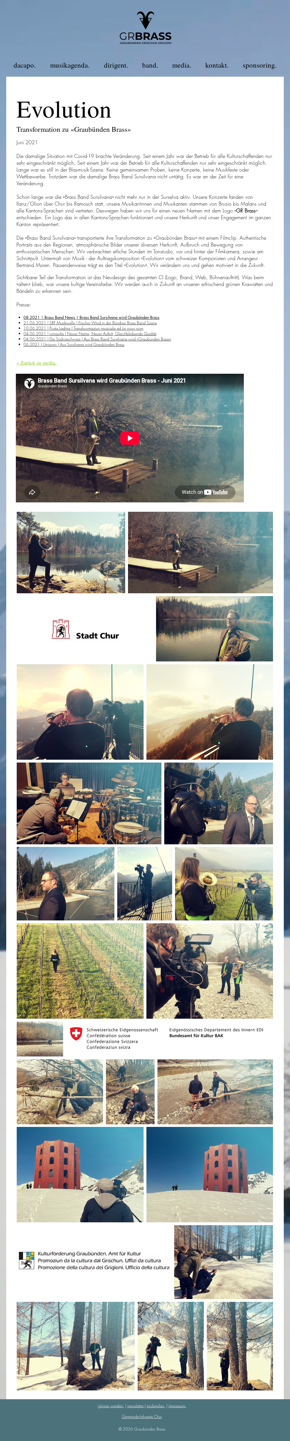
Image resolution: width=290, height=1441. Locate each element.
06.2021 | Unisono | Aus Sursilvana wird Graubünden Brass (74, 344)
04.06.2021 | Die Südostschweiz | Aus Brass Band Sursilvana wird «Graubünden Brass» (97, 339)
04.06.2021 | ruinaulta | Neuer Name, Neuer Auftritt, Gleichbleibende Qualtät (90, 333)
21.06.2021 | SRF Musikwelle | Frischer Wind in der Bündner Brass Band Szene (90, 322)
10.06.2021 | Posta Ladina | (49, 328)
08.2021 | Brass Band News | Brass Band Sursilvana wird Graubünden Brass (91, 317)
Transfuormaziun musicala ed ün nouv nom (108, 328)
